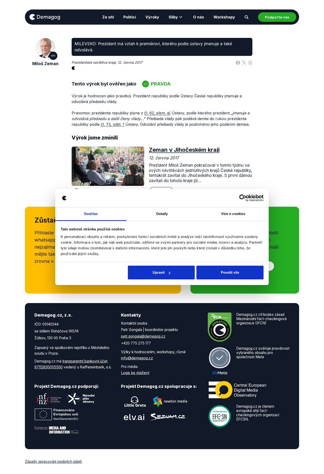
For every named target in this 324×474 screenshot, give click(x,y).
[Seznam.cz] (167, 416)
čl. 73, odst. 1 (112, 124)
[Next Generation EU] (56, 414)
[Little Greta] (135, 401)
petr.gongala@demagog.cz (143, 336)
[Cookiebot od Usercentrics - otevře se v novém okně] (243, 198)
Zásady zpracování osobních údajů (53, 461)
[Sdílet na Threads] (250, 62)
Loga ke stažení (135, 372)
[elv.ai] (134, 417)
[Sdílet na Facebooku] (238, 62)
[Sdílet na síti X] (244, 62)
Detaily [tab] (162, 214)
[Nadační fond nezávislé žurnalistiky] (48, 399)
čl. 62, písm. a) (157, 113)
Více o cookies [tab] (233, 214)
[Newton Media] (170, 401)
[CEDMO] (237, 389)
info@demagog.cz (137, 358)
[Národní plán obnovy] (81, 399)
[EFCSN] (219, 415)
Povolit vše (230, 272)
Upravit (159, 272)
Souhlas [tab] (91, 214)
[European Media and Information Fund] (56, 430)
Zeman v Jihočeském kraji (184, 149)
